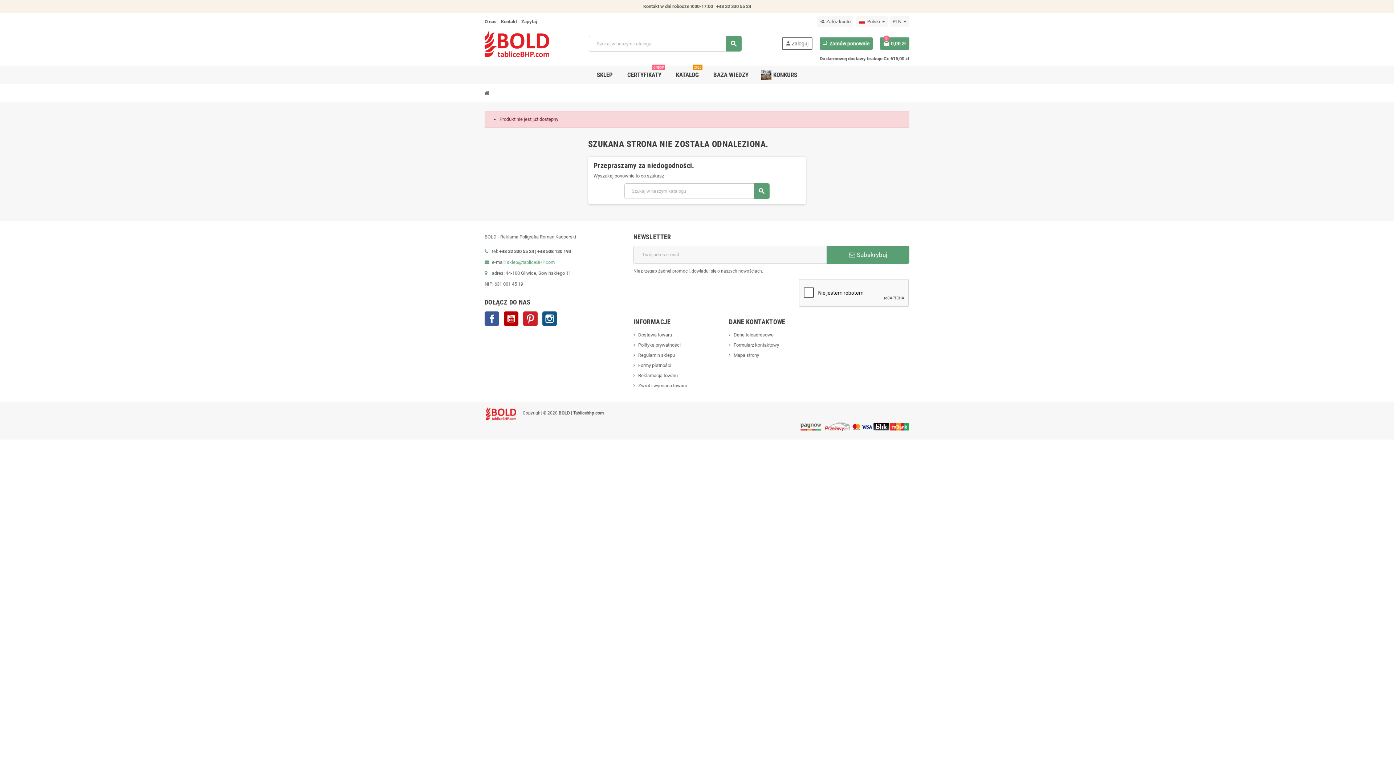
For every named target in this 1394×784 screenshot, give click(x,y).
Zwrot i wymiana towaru (662, 385)
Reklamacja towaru (658, 375)
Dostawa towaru (655, 335)
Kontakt (509, 21)
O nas (491, 21)
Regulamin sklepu (656, 355)
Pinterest (530, 318)
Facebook (492, 318)
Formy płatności (654, 365)
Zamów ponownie (846, 43)
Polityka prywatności (659, 345)
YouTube (511, 318)
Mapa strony (746, 355)
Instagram (549, 318)
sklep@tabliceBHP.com (531, 262)
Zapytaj (529, 21)
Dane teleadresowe (754, 335)
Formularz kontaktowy (756, 345)
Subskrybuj (871, 254)
